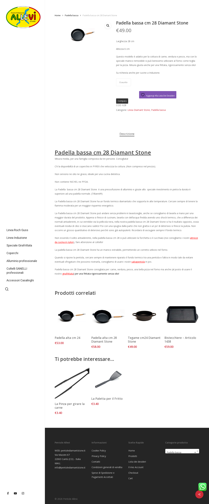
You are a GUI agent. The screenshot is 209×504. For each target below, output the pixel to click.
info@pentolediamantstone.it (70, 467)
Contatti (96, 461)
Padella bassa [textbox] (181, 452)
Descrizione (127, 134)
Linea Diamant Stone (139, 109)
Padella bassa (71, 15)
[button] (108, 26)
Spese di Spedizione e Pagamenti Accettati (103, 475)
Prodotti (132, 456)
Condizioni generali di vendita (107, 467)
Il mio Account (136, 467)
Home (58, 15)
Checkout (133, 472)
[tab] (127, 134)
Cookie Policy (99, 450)
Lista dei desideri (137, 461)
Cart (130, 478)
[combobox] (182, 451)
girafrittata (67, 273)
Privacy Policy (99, 456)
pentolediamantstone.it (73, 450)
